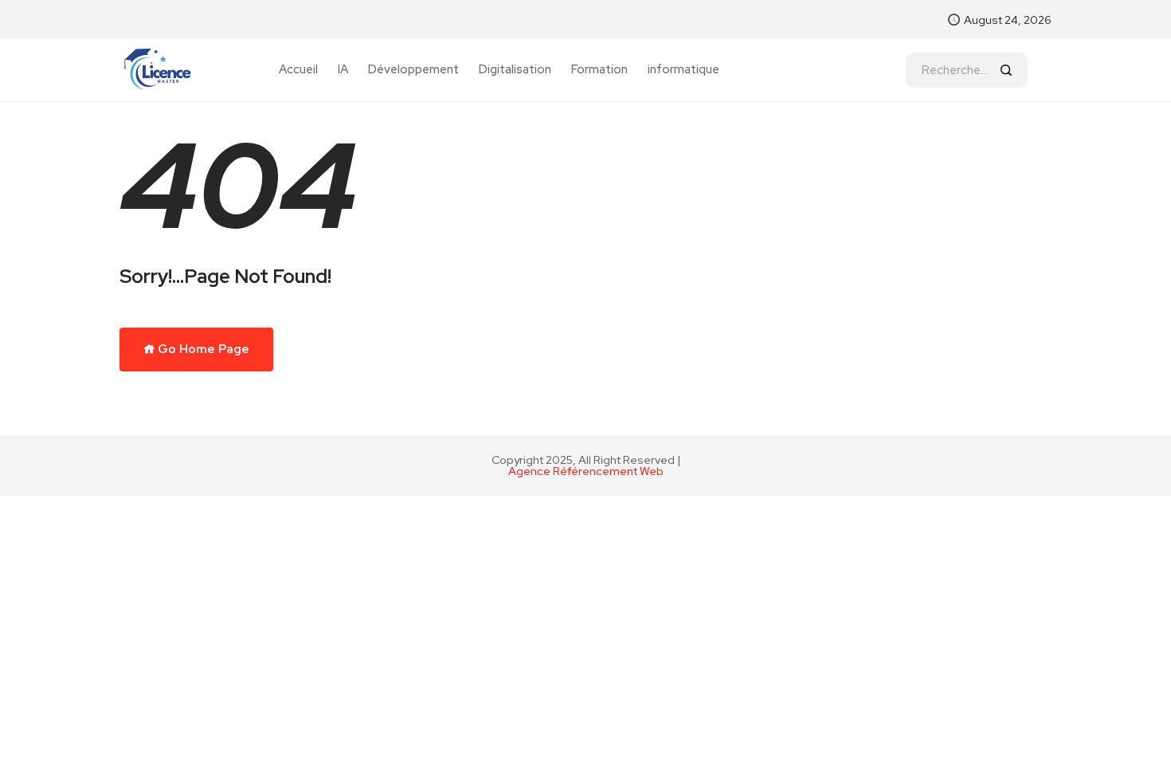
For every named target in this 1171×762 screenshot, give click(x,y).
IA (343, 70)
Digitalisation (515, 70)
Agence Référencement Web (586, 471)
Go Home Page (202, 349)
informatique (683, 70)
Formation (599, 70)
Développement (413, 70)
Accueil (298, 70)
